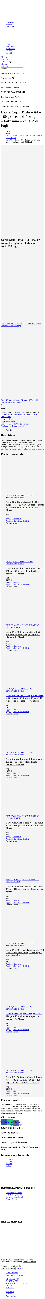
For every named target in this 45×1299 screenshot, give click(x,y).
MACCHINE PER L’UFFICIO (18, 1283)
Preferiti (9, 24)
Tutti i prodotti (11, 46)
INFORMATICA (12, 1279)
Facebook (4, 424)
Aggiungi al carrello (8, 421)
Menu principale (12, 1273)
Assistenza (10, 22)
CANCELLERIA (12, 1281)
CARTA (4, 414)
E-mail (26, 424)
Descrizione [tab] (10, 430)
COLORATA (6, 417)
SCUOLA (10, 1288)
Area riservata (11, 26)
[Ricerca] (25, 62)
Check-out (20, 1268)
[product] (25, 476)
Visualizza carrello (8, 1268)
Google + (20, 424)
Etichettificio (10, 49)
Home (8, 44)
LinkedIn (12, 424)
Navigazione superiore (14, 1275)
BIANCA (9, 625)
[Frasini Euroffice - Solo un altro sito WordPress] (22, 40)
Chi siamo (9, 51)
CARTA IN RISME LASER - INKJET (23, 414)
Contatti (9, 53)
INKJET (21, 497)
